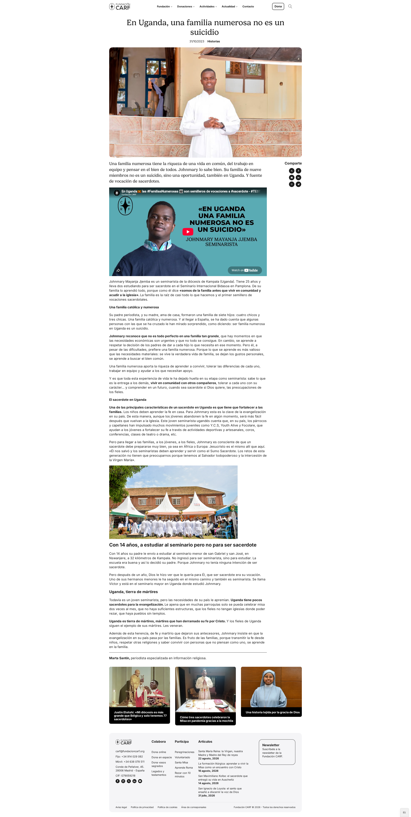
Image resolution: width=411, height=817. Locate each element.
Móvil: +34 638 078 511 (130, 761)
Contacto (248, 6)
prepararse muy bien (150, 446)
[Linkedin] (298, 177)
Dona (278, 6)
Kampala (212, 281)
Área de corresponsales (193, 807)
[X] (291, 171)
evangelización (151, 604)
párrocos (260, 421)
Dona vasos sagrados (159, 764)
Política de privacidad (142, 807)
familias (115, 412)
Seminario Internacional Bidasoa (204, 286)
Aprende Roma (184, 767)
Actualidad (228, 6)
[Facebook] (298, 171)
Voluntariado (182, 757)
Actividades (207, 6)
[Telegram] (298, 184)
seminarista (241, 579)
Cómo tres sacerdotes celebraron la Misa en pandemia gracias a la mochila (206, 719)
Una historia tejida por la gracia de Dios (273, 712)
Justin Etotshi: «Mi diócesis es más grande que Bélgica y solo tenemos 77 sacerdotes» (140, 716)
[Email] (291, 177)
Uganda (227, 281)
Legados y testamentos (159, 773)
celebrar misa (254, 604)
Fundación (163, 6)
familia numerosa (129, 366)
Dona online (159, 752)
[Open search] (290, 6)
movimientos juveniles (183, 425)
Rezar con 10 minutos (183, 774)
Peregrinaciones (184, 752)
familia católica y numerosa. (156, 319)
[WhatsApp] (291, 184)
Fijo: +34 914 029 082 (129, 756)
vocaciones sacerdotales (128, 299)
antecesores (209, 633)
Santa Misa (181, 762)
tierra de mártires (140, 621)
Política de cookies (167, 807)
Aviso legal (121, 807)
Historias (213, 41)
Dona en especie (162, 757)
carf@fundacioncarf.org (130, 751)
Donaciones (184, 6)
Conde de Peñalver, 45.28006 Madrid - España (130, 768)
